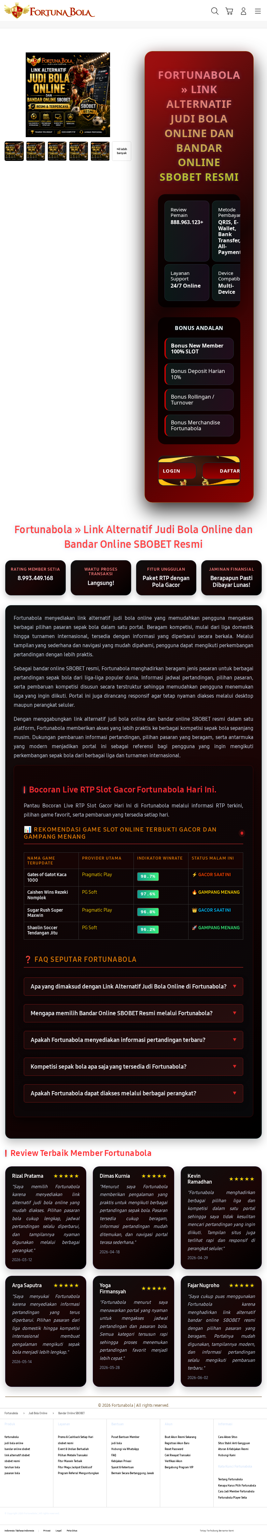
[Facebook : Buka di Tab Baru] (238, 1531)
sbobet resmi (12, 1461)
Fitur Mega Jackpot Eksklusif (75, 1467)
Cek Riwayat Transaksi (177, 1455)
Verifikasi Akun (173, 1461)
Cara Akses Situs (227, 1437)
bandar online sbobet (17, 1449)
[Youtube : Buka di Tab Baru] (260, 1531)
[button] (229, 11)
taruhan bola (12, 1467)
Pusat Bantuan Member (125, 1437)
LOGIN (171, 470)
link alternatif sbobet (17, 1455)
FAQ (113, 1455)
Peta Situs (72, 1531)
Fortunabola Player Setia (232, 1497)
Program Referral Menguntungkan (78, 1473)
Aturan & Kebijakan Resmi (233, 1449)
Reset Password (174, 1449)
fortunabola (12, 1437)
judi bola (116, 1443)
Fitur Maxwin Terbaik (70, 1461)
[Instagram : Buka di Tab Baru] (253, 1531)
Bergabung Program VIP (179, 1467)
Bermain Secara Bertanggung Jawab (132, 1473)
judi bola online (14, 1443)
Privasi (46, 1531)
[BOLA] (20, 10)
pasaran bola (12, 1473)
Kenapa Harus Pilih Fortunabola (237, 1485)
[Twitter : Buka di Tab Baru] (246, 1531)
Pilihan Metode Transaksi (73, 1455)
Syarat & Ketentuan (122, 1467)
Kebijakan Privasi (121, 1461)
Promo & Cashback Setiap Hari (75, 1437)
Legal (59, 1531)
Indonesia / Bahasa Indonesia (19, 1531)
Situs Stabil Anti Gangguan (234, 1443)
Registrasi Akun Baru (177, 1443)
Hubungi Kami (226, 1455)
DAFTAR (230, 470)
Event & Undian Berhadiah (73, 1449)
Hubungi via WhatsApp (125, 1449)
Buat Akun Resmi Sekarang (180, 1437)
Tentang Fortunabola (230, 1479)
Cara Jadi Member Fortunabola (236, 1491)
